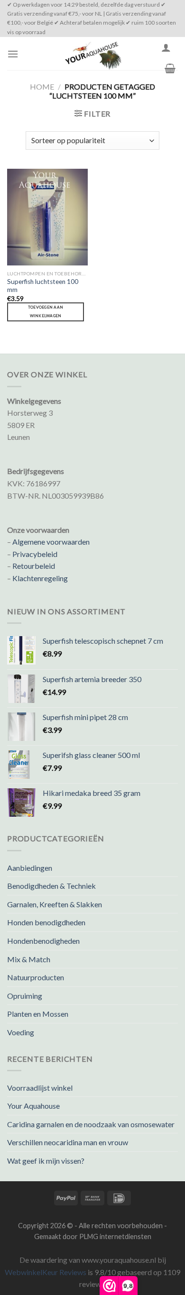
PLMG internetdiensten (115, 1236)
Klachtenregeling (40, 578)
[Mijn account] (166, 47)
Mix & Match (28, 959)
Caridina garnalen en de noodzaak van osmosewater (91, 1124)
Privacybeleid (34, 553)
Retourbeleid (33, 565)
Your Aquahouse (33, 1105)
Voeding (20, 1032)
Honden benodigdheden (46, 922)
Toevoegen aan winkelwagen (45, 311)
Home (42, 86)
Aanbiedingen (29, 867)
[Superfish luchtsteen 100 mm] (47, 217)
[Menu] (12, 53)
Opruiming (24, 995)
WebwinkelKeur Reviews (45, 1272)
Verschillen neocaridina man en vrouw (67, 1142)
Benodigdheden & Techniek (51, 885)
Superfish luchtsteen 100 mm (42, 286)
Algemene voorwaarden (51, 541)
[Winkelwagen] (170, 68)
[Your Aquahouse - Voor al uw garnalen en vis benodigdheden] (92, 53)
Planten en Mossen (37, 1013)
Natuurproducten (35, 977)
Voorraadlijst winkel (40, 1087)
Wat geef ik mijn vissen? (45, 1160)
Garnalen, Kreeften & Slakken (54, 904)
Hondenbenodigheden (43, 940)
